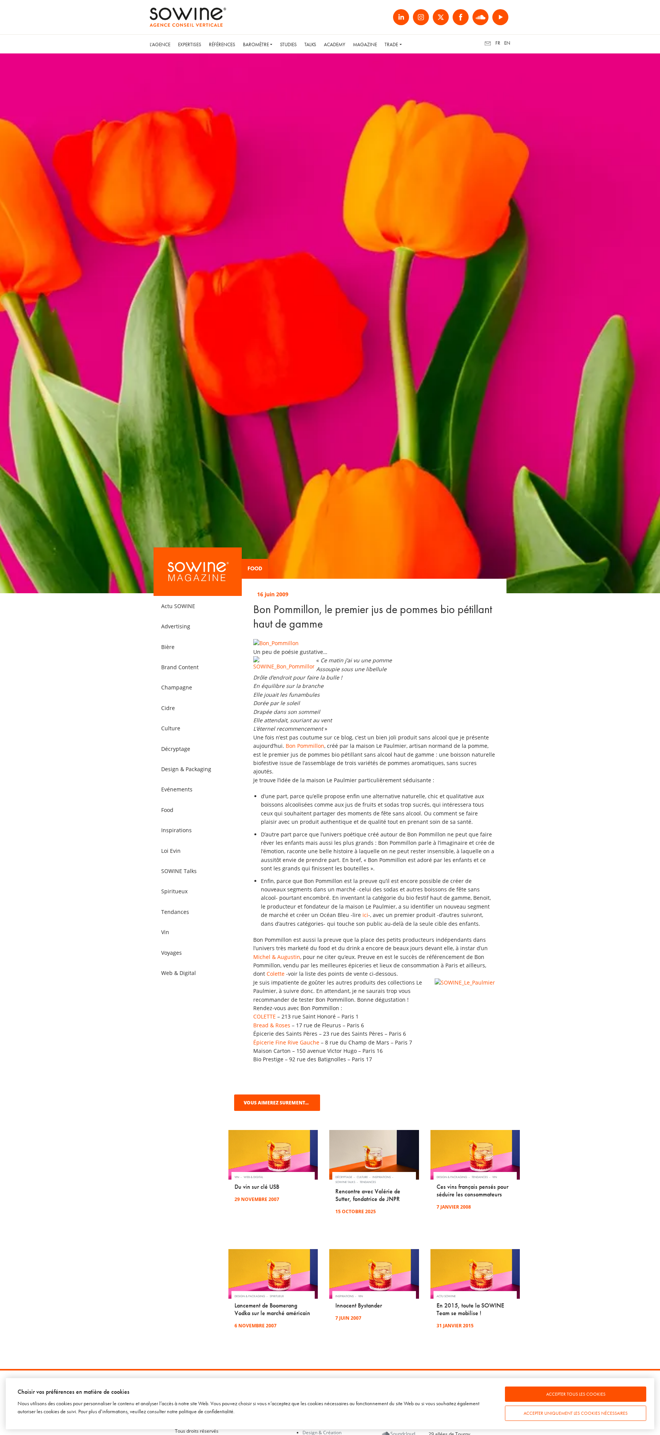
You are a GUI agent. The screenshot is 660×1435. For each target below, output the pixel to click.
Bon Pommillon (305, 745)
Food (254, 568)
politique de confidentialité (206, 1411)
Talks (310, 44)
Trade (391, 44)
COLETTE (264, 1016)
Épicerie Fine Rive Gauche (286, 1042)
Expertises (189, 44)
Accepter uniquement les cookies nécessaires (576, 1413)
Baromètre (256, 44)
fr (497, 43)
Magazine (365, 44)
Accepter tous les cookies (575, 1394)
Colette (276, 973)
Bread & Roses (271, 1025)
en (507, 43)
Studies (288, 44)
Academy (334, 44)
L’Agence (160, 44)
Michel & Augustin (276, 956)
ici (365, 914)
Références (222, 44)
